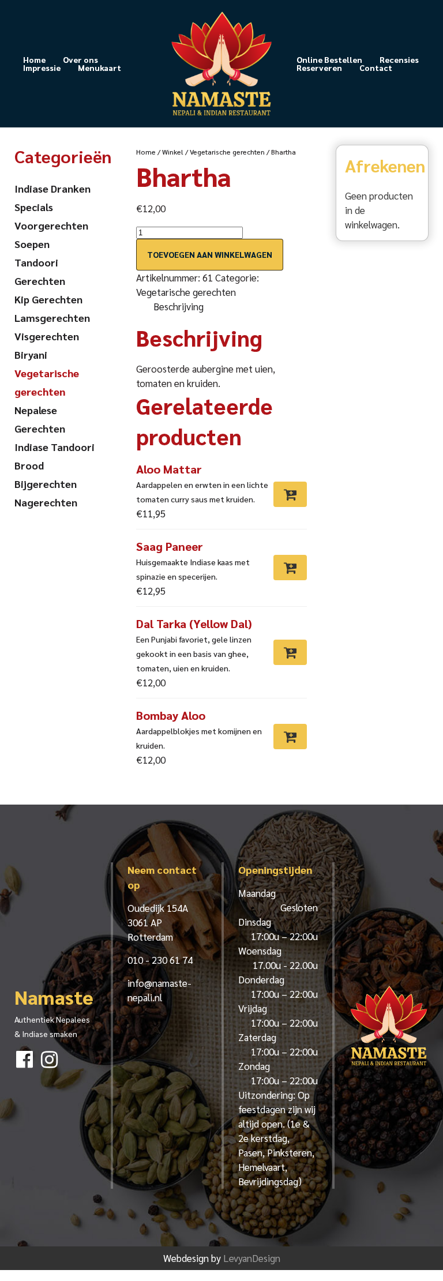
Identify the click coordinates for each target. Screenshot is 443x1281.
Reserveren (319, 67)
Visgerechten (46, 336)
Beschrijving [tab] (178, 306)
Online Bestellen (329, 59)
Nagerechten (45, 502)
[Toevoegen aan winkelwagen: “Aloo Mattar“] (290, 494)
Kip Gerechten (48, 299)
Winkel (172, 151)
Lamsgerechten (52, 317)
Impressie (42, 67)
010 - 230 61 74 (160, 959)
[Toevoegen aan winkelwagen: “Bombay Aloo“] (290, 736)
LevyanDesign (251, 1258)
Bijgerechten (45, 483)
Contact (375, 67)
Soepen (32, 243)
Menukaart (99, 67)
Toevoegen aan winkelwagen (209, 254)
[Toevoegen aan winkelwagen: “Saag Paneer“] (290, 567)
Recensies (399, 59)
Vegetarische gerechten (227, 151)
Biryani (30, 354)
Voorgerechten (51, 225)
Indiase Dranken (52, 188)
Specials (33, 206)
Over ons (80, 59)
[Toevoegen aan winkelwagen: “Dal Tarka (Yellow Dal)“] (290, 652)
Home (34, 59)
